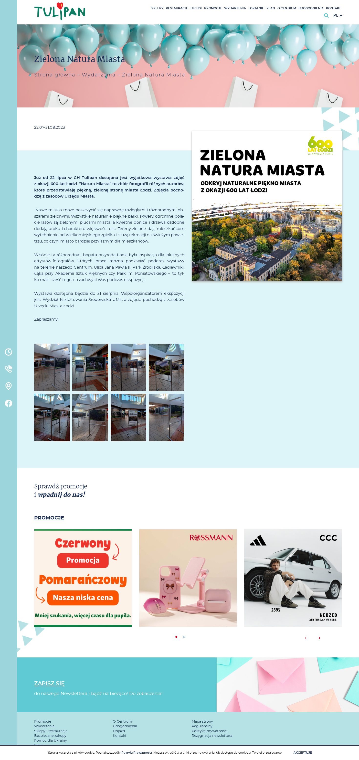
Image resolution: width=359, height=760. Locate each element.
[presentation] (305, 638)
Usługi (196, 8)
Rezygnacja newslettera (212, 736)
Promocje (213, 8)
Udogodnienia (311, 8)
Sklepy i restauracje (50, 731)
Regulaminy (202, 726)
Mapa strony (202, 721)
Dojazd (119, 731)
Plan (270, 8)
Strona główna (54, 75)
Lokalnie (256, 8)
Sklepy (157, 8)
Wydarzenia (235, 8)
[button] (176, 637)
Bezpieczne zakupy (50, 736)
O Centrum (286, 8)
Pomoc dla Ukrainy (50, 740)
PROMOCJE (49, 518)
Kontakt (333, 8)
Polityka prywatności (210, 731)
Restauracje (177, 8)
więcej (83, 594)
